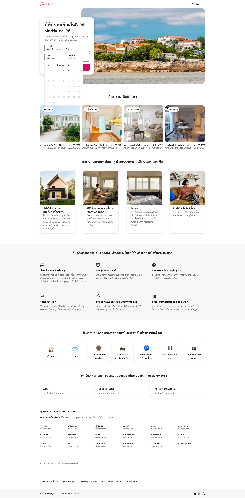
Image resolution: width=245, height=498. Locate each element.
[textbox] (56, 58)
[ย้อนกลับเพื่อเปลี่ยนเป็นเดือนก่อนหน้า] (49, 65)
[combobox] (67, 49)
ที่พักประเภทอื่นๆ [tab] (106, 417)
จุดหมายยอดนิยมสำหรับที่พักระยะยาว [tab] (56, 417)
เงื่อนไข (77, 493)
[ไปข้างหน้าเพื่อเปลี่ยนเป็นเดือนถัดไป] (78, 65)
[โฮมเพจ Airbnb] (46, 4)
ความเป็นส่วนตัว (65, 493)
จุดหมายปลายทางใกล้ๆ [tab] (85, 417)
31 (54, 102)
